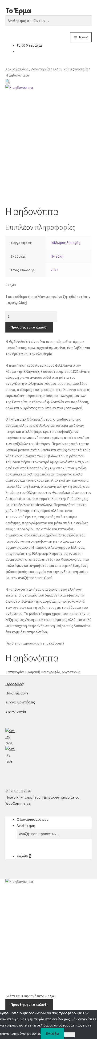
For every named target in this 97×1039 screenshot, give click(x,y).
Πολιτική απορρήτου (22, 797)
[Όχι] (69, 1034)
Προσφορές (14, 684)
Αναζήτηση (26, 825)
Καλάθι (24, 856)
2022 (54, 270)
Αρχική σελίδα (16, 69)
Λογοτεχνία (40, 69)
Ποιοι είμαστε (16, 693)
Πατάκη (57, 256)
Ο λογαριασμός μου (32, 819)
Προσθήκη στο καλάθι (29, 327)
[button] (7, 81)
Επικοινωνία (15, 711)
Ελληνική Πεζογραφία (70, 69)
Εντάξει (52, 1033)
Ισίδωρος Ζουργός (65, 242)
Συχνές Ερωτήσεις (20, 702)
